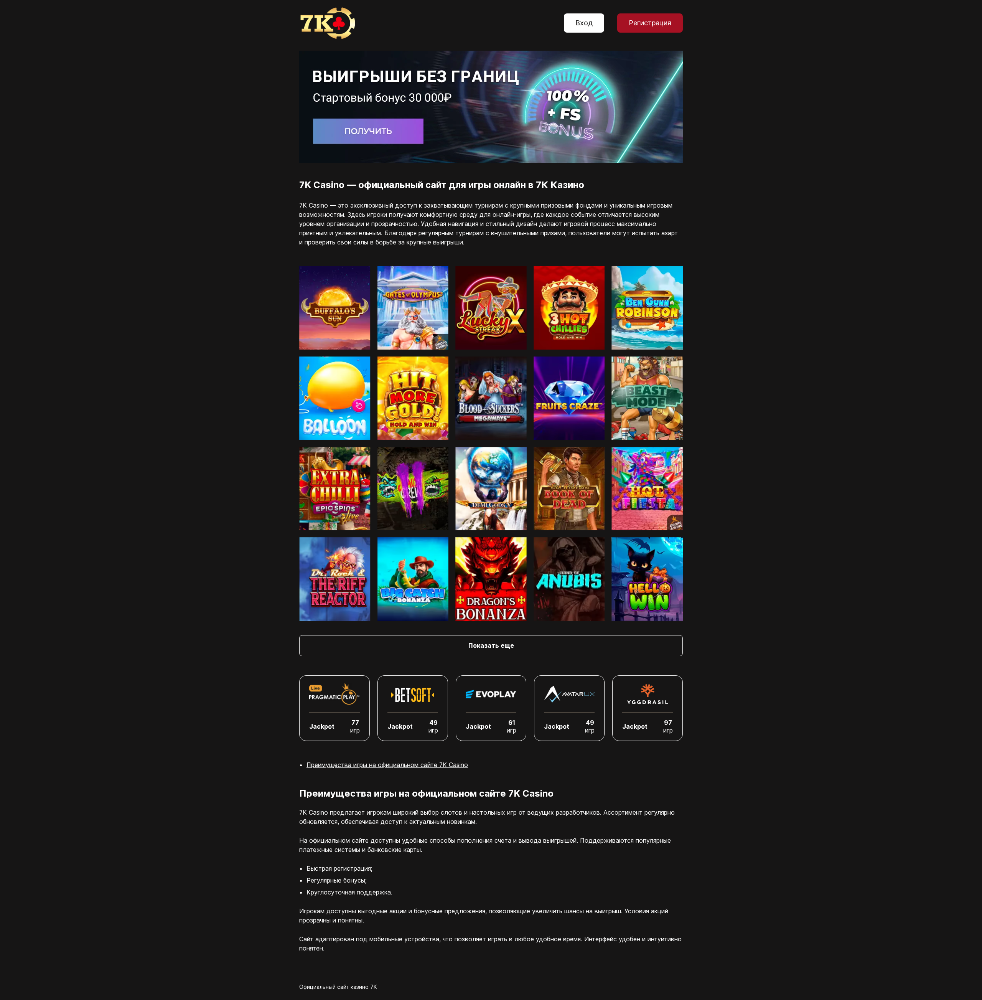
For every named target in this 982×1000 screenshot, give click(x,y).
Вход (584, 23)
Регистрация (650, 23)
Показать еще (491, 645)
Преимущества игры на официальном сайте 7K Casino (387, 765)
